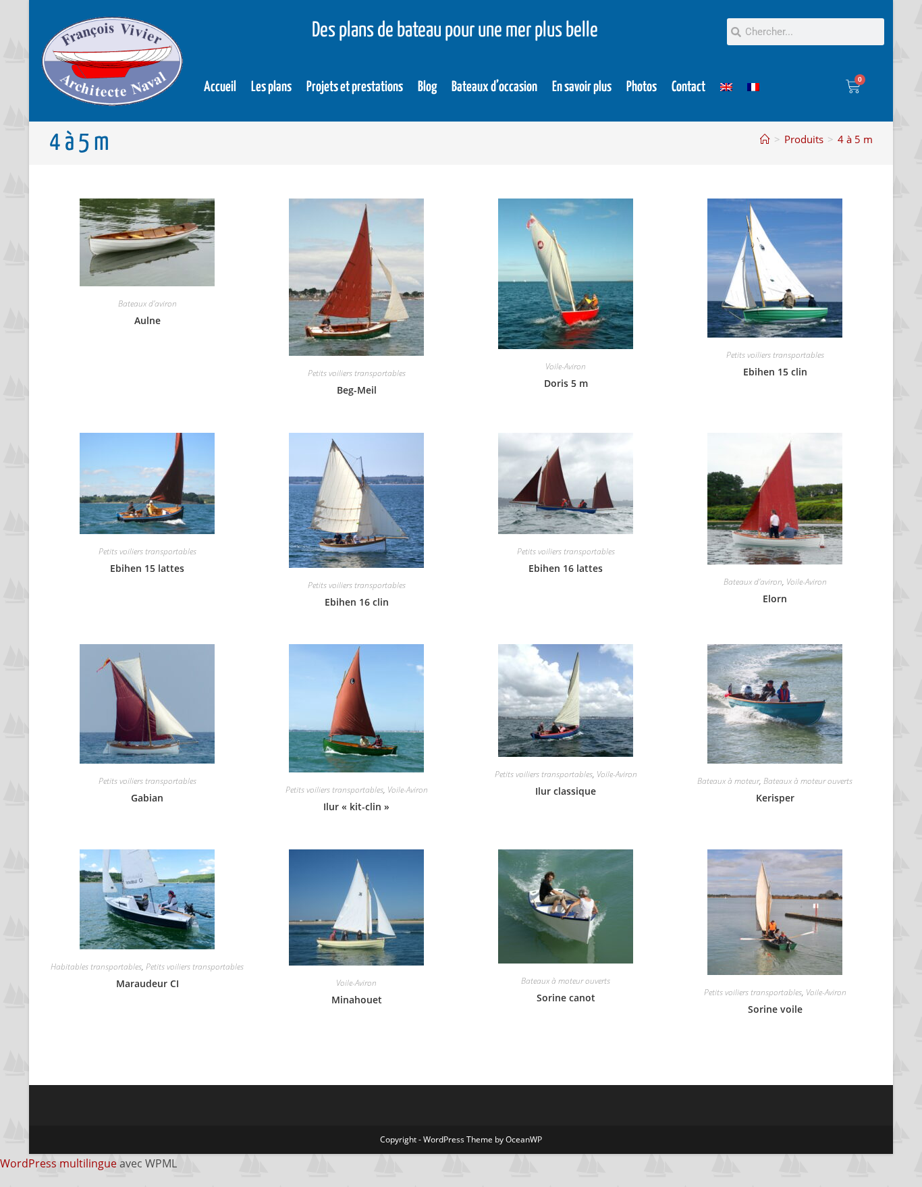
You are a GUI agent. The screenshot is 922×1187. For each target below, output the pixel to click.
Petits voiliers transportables (357, 373)
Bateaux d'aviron (147, 303)
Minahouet (356, 999)
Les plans (271, 87)
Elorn (775, 598)
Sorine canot (566, 997)
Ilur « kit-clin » (356, 806)
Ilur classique (565, 791)
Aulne (147, 320)
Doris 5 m (566, 383)
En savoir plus (582, 87)
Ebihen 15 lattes (147, 568)
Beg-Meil (357, 390)
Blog (427, 87)
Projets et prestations (354, 87)
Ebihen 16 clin (357, 602)
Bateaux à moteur (728, 781)
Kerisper (775, 797)
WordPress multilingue (58, 1163)
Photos (641, 87)
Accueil (220, 87)
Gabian (147, 797)
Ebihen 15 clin (775, 371)
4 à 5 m (855, 139)
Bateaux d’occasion (494, 87)
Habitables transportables (96, 966)
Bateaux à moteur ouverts (807, 781)
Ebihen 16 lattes (565, 568)
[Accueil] (765, 139)
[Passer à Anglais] (726, 87)
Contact (688, 87)
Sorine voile (775, 1009)
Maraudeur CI (147, 983)
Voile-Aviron (565, 366)
